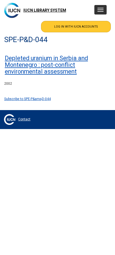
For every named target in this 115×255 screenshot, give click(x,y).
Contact (24, 119)
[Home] (12, 10)
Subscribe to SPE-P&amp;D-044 (27, 99)
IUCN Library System (44, 10)
